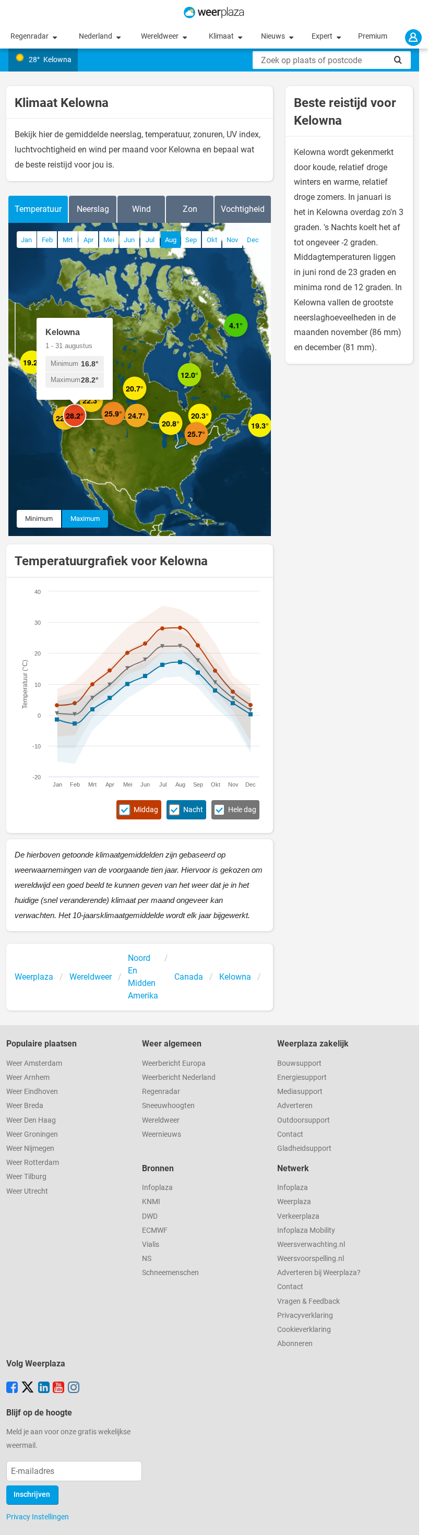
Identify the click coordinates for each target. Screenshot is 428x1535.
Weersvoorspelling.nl (310, 1258)
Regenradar (30, 36)
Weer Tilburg (26, 1176)
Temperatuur (38, 209)
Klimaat (222, 36)
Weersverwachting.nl (311, 1244)
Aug (170, 240)
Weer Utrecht (27, 1191)
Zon (190, 209)
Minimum (39, 518)
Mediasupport (300, 1091)
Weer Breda (24, 1105)
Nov (232, 240)
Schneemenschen (170, 1272)
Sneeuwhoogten (168, 1105)
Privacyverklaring (305, 1315)
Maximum (85, 518)
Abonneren (295, 1343)
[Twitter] (27, 1388)
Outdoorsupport (303, 1120)
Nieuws (274, 36)
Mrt (68, 240)
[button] (148, 427)
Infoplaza (157, 1187)
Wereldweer (160, 36)
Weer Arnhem (28, 1077)
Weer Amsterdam (34, 1063)
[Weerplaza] (214, 12)
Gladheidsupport (304, 1148)
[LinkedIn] (44, 1388)
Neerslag (93, 209)
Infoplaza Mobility (306, 1230)
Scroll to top (411, 1518)
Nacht (193, 809)
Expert (323, 36)
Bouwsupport (299, 1063)
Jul (150, 240)
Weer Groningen (32, 1134)
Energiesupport (302, 1077)
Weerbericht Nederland (179, 1077)
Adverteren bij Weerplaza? (319, 1272)
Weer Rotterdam (32, 1162)
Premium (372, 36)
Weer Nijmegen (30, 1148)
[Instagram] (73, 1388)
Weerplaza (294, 1201)
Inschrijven (32, 1494)
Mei (108, 240)
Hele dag (242, 809)
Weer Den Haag (31, 1120)
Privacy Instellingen (37, 1517)
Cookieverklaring (304, 1329)
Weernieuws (161, 1134)
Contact (290, 1134)
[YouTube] (58, 1388)
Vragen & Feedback (308, 1301)
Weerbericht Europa (174, 1063)
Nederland (96, 36)
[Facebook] (12, 1388)
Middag (146, 809)
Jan (26, 240)
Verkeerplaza (298, 1216)
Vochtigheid (243, 209)
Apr (88, 240)
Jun (129, 240)
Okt (212, 240)
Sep (191, 240)
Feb (47, 240)
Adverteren (295, 1105)
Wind (141, 209)
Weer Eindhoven (32, 1091)
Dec (253, 240)
